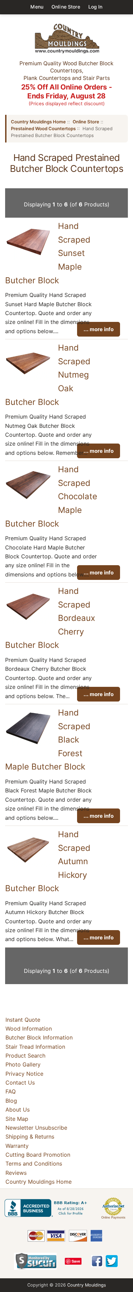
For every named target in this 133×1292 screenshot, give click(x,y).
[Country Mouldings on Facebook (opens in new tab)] (97, 1261)
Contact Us (20, 1082)
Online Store (65, 7)
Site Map (16, 1118)
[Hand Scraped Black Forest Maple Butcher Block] (28, 743)
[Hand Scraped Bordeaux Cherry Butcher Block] (28, 621)
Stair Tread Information (35, 1046)
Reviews (16, 1172)
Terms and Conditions (33, 1163)
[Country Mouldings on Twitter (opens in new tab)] (112, 1261)
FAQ (10, 1091)
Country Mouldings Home (38, 121)
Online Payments (113, 1217)
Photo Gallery (23, 1064)
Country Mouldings (86, 1285)
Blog (11, 1100)
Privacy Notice (24, 1073)
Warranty (17, 1145)
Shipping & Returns (29, 1136)
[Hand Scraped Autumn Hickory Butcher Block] (28, 865)
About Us (17, 1109)
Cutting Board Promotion (37, 1154)
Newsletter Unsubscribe (36, 1127)
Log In (95, 7)
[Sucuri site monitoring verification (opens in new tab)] (35, 1261)
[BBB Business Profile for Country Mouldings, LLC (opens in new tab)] (47, 1208)
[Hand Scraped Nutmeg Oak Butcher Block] (28, 378)
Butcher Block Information (39, 1037)
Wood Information (28, 1028)
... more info (99, 329)
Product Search (25, 1055)
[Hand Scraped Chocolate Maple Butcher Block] (28, 500)
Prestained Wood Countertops (43, 128)
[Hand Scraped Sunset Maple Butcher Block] (28, 257)
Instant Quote (22, 1019)
